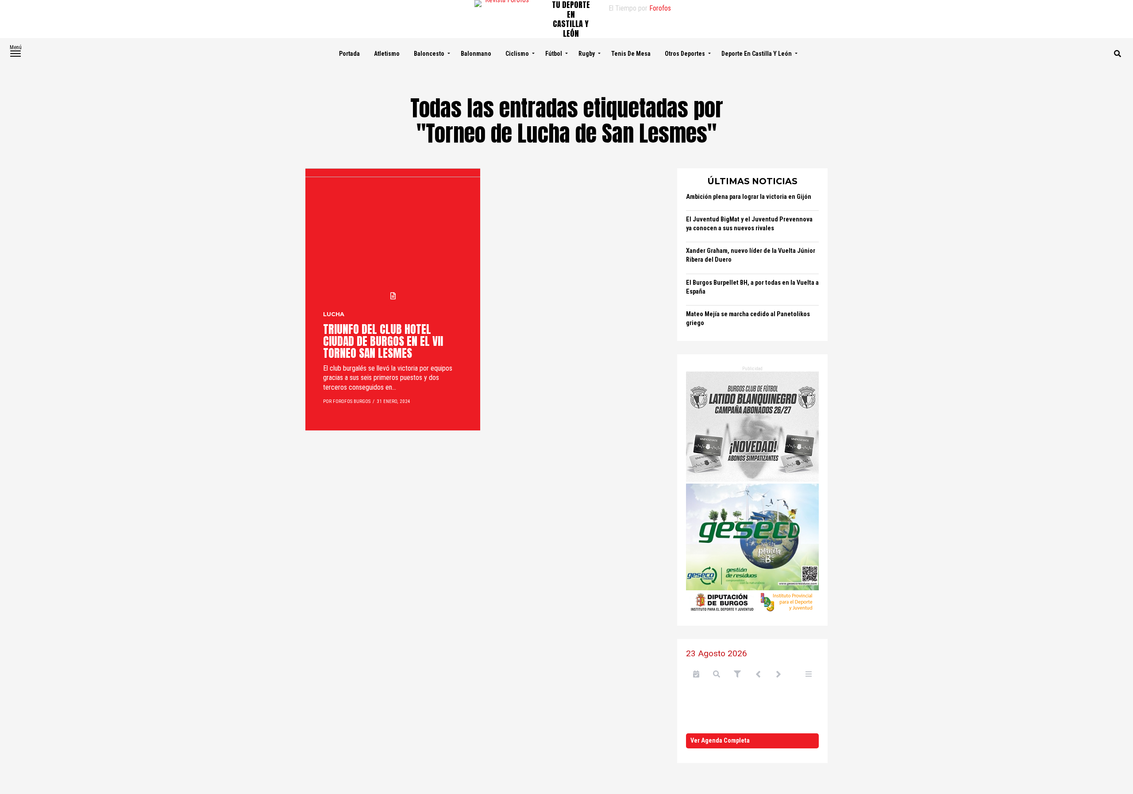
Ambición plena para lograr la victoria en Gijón (748, 197)
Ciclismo (517, 53)
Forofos (660, 8)
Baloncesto (429, 53)
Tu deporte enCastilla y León (571, 19)
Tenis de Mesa (631, 53)
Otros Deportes (685, 53)
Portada (349, 53)
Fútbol (553, 53)
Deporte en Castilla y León (756, 53)
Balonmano (476, 53)
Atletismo (387, 53)
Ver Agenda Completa (720, 740)
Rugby (586, 53)
